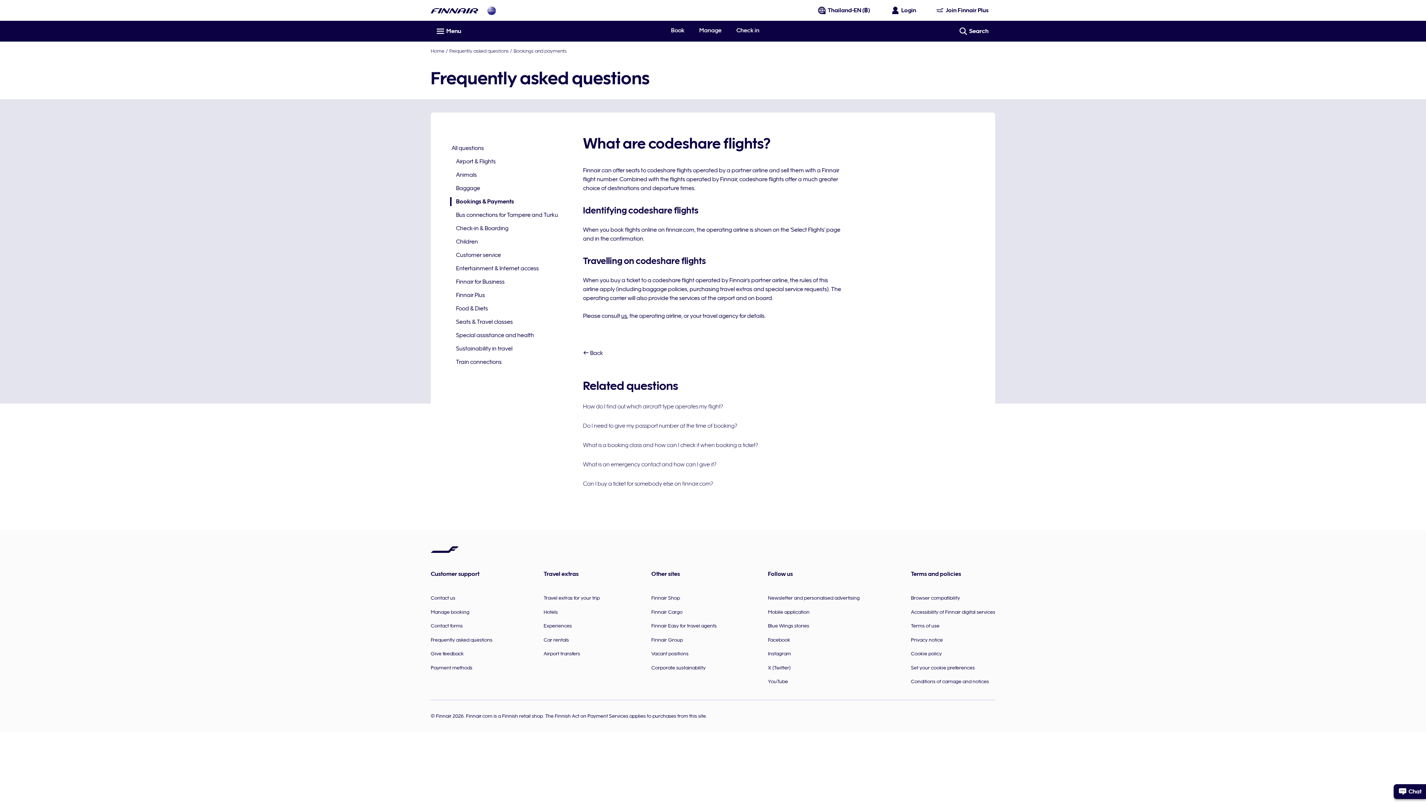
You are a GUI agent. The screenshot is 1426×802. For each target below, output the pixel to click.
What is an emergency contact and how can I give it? (649, 464)
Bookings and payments (540, 51)
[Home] (454, 10)
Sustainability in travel (484, 348)
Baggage (468, 188)
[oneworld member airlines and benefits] (491, 10)
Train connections (479, 362)
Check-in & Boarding (482, 228)
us (624, 316)
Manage (710, 30)
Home (438, 51)
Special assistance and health (495, 335)
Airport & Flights (476, 161)
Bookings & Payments (482, 202)
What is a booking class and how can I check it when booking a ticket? (670, 445)
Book (677, 30)
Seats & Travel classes (484, 322)
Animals (466, 175)
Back (596, 353)
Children (467, 241)
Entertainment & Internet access (497, 268)
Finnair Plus (470, 295)
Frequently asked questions (479, 51)
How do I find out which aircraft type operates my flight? (653, 406)
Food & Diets (472, 308)
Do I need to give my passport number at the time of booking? (660, 426)
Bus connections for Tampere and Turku (507, 215)
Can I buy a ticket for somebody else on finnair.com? (648, 483)
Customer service (478, 255)
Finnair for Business (480, 281)
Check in (747, 30)
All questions (468, 148)
